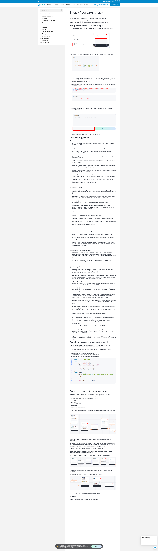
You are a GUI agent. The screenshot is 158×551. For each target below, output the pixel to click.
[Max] (119, 1)
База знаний (79, 4)
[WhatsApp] (115, 1)
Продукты (56, 4)
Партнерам (86, 4)
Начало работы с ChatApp (46, 14)
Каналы (62, 4)
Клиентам (73, 4)
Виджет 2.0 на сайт (45, 38)
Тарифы (67, 4)
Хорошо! (96, 546)
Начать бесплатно (115, 4)
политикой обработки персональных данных (68, 547)
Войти (95, 4)
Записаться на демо (103, 4)
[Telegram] (117, 1)
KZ (38, 1)
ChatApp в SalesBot (44, 42)
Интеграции (49, 4)
